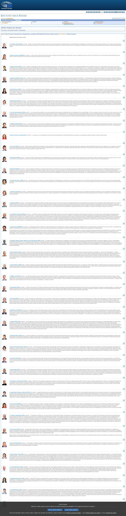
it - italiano (104, 12)
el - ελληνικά (96, 12)
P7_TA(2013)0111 (99, 23)
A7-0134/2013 (5, 23)
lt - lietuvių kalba (107, 12)
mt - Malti (111, 12)
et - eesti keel (94, 12)
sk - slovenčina (119, 12)
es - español (88, 12)
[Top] (123, 41)
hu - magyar (109, 12)
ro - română (117, 12)
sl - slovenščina (120, 12)
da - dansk (91, 12)
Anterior (9, 15)
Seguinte (14, 15)
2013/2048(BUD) (9, 18)
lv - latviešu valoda (106, 12)
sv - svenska (124, 12)
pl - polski (114, 12)
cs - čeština (90, 12)
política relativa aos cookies (93, 513)
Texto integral (23, 15)
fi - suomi (122, 12)
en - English (98, 12)
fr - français (99, 12)
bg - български (86, 12)
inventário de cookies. (111, 513)
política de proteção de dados (73, 513)
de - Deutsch (93, 12)
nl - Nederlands (112, 12)
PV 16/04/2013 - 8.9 (68, 23)
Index (4, 15)
